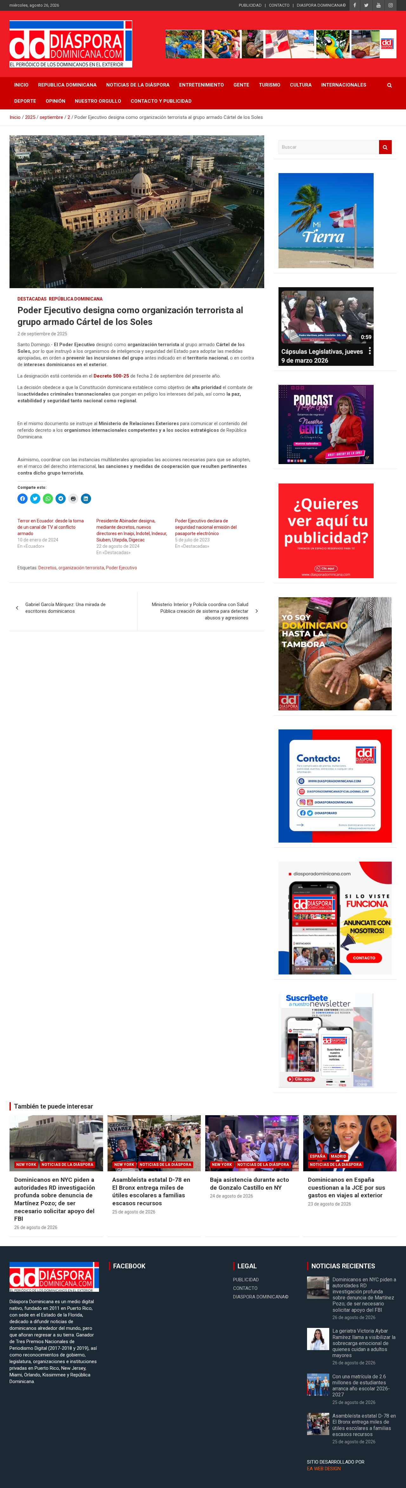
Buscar (385, 147)
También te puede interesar (53, 1106)
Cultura (301, 85)
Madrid (338, 1156)
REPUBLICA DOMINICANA (67, 85)
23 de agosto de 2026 (329, 1204)
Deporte (25, 101)
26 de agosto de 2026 (35, 1227)
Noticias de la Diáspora (67, 1164)
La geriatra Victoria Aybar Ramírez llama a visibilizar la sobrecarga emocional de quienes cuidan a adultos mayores (364, 1343)
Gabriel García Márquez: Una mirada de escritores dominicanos (65, 608)
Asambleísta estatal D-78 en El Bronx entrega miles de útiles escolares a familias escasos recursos (151, 1191)
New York (26, 1164)
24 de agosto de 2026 (231, 1196)
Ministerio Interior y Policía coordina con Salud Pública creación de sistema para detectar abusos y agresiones (200, 611)
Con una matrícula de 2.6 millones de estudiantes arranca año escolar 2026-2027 (361, 1386)
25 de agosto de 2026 (133, 1211)
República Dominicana (75, 298)
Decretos (47, 567)
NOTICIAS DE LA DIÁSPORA (138, 85)
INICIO (21, 85)
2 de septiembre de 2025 (42, 333)
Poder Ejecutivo (121, 567)
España (317, 1156)
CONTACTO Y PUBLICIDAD (161, 101)
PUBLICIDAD (250, 5)
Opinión (55, 101)
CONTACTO (279, 5)
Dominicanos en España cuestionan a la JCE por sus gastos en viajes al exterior (346, 1187)
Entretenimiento (201, 85)
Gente (241, 85)
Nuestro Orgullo (98, 101)
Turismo (269, 85)
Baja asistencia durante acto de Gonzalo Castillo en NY (249, 1183)
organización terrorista (81, 567)
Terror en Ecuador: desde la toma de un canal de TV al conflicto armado (50, 527)
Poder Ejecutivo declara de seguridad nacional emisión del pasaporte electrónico (206, 527)
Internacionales (343, 85)
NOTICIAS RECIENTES (343, 1266)
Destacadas (32, 298)
